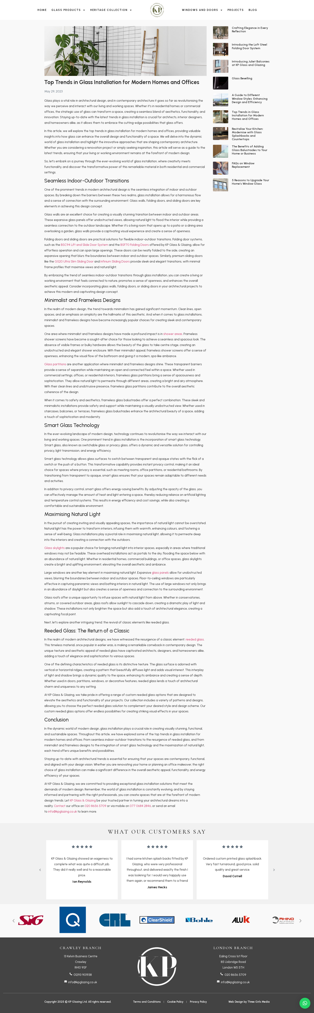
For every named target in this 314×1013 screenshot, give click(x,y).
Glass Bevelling (242, 78)
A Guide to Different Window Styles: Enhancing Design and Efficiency (249, 98)
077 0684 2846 (140, 806)
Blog (253, 10)
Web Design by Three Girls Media (249, 1001)
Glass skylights (54, 548)
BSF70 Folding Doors (134, 245)
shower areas (172, 334)
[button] (40, 870)
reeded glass (194, 639)
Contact (59, 806)
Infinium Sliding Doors (115, 261)
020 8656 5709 (95, 806)
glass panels (160, 572)
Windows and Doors (200, 10)
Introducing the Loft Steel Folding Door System (249, 46)
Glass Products (66, 10)
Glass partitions (55, 364)
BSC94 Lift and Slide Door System (84, 245)
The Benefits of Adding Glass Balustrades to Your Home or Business (249, 150)
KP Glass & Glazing (83, 800)
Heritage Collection (109, 10)
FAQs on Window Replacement (243, 165)
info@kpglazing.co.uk (62, 811)
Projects (236, 10)
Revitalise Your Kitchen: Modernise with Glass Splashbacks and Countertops (247, 134)
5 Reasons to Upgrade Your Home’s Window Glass (250, 181)
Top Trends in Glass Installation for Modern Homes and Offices (248, 115)
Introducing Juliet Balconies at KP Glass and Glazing (250, 63)
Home (42, 10)
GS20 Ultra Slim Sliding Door (74, 261)
